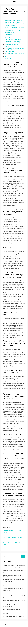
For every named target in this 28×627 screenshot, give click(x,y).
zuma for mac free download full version (12, 593)
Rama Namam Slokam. (10, 51)
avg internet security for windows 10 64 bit (13, 568)
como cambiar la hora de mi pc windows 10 (13, 616)
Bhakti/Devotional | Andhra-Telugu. (13, 39)
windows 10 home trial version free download (14, 565)
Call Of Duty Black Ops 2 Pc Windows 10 (12, 537)
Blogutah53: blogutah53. (10, 25)
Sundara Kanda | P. (9, 34)
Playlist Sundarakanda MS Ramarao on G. (14, 24)
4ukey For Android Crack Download (11, 609)
